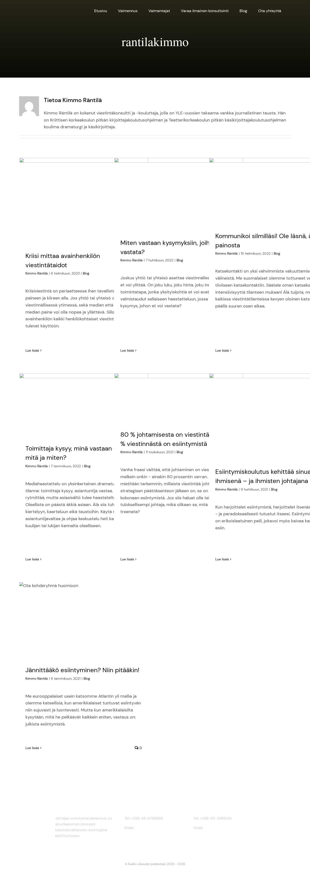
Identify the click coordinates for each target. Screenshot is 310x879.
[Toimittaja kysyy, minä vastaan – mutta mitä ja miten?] (83, 404)
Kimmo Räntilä (36, 273)
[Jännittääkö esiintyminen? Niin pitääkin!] (83, 620)
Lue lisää (32, 350)
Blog (86, 273)
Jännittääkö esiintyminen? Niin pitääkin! (82, 670)
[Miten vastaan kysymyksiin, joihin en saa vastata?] (178, 194)
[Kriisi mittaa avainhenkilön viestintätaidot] (83, 201)
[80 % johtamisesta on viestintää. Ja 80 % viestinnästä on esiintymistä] (178, 398)
